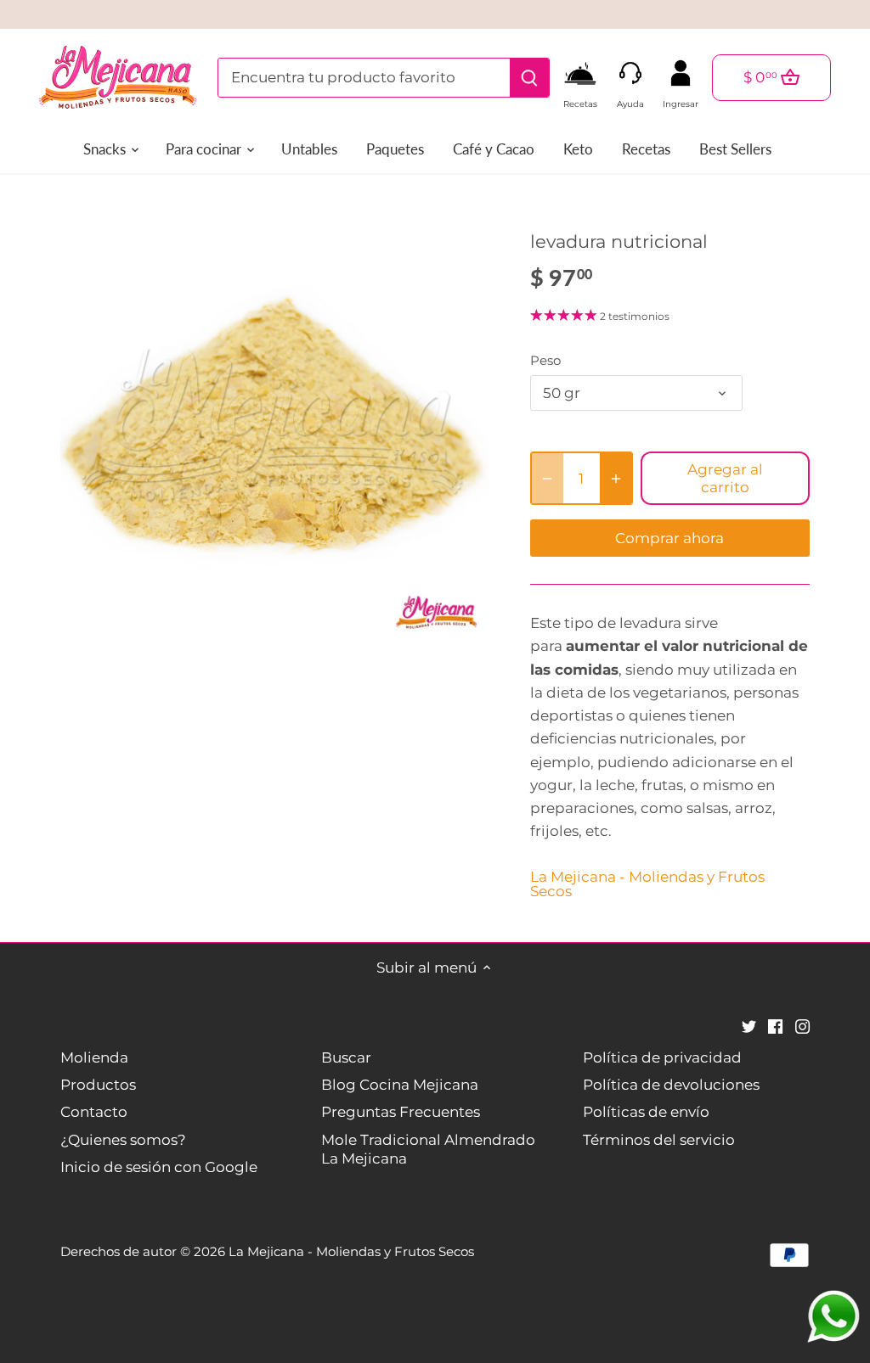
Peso (545, 360)
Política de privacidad (662, 1057)
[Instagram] (802, 1026)
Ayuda (630, 99)
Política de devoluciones (671, 1084)
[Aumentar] (616, 478)
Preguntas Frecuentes (400, 1111)
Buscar (346, 1057)
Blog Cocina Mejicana (399, 1084)
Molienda (94, 1057)
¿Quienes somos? (123, 1139)
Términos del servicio (659, 1139)
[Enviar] (528, 78)
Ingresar (680, 99)
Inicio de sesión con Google (158, 1166)
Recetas (580, 99)
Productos (98, 1084)
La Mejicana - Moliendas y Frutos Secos (647, 884)
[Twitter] (749, 1026)
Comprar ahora (669, 538)
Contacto (93, 1111)
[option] (274, 424)
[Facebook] (775, 1026)
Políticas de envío (646, 1111)
